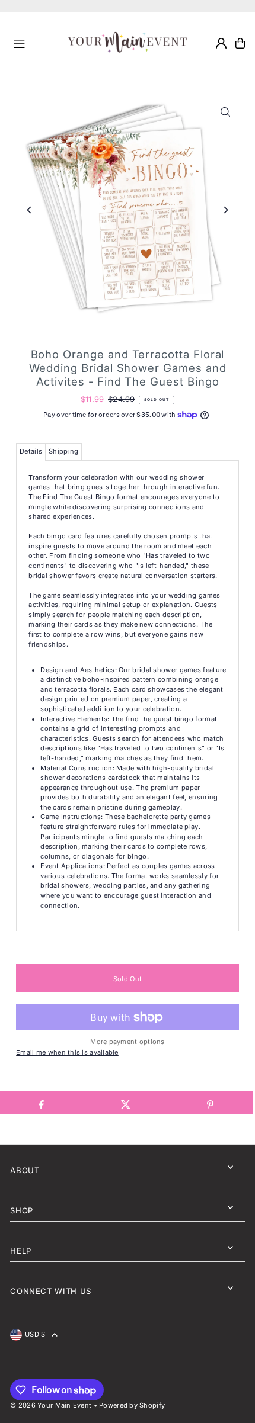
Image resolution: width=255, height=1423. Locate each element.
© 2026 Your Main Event (50, 1405)
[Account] (221, 43)
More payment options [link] (127, 1041)
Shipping (63, 451)
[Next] (225, 210)
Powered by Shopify (132, 1405)
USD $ (35, 1334)
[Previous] (29, 210)
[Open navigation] (36, 42)
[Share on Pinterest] (210, 1102)
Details (31, 451)
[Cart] (240, 43)
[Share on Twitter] (126, 1102)
